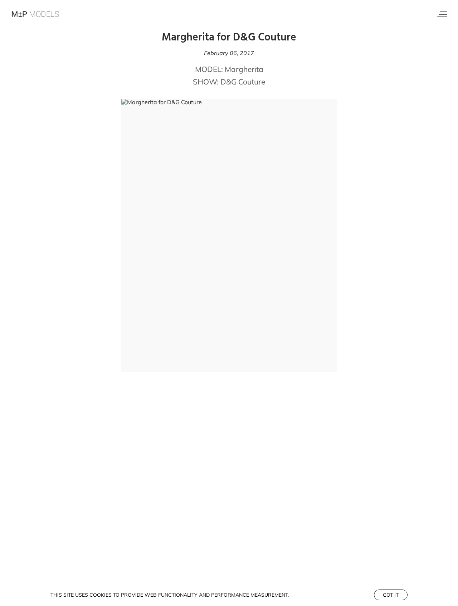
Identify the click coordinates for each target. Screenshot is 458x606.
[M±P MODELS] (36, 14)
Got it (391, 595)
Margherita (244, 69)
